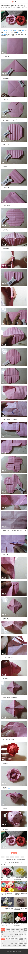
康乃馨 (10, 931)
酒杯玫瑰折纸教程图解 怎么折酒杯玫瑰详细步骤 (14, 859)
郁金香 (14, 931)
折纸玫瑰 (19, 7)
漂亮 (4, 30)
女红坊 (9, 941)
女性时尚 (16, 943)
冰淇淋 (7, 30)
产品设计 (19, 945)
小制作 (12, 938)
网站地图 (19, 951)
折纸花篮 (11, 934)
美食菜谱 (21, 943)
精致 (9, 788)
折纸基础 (8, 929)
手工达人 (11, 943)
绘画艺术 (9, 945)
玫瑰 (11, 30)
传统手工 (6, 943)
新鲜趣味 (24, 945)
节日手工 (8, 938)
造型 (5, 34)
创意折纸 (13, 929)
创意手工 (23, 941)
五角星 (23, 931)
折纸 (15, 30)
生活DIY (18, 941)
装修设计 (14, 945)
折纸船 (9, 936)
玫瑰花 (11, 857)
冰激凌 (19, 32)
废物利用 (4, 941)
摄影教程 (4, 945)
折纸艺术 (18, 936)
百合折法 (5, 931)
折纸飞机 (4, 936)
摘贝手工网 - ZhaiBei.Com (12, 951)
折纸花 (22, 857)
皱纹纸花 (18, 931)
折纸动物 (21, 934)
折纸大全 (21, 938)
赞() (14, 853)
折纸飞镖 (13, 936)
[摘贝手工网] (14, 2)
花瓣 (23, 30)
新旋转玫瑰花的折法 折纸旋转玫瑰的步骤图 (13, 862)
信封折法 (16, 934)
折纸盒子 (6, 934)
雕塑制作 (13, 941)
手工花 (2, 857)
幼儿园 (16, 938)
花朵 (7, 857)
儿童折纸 (17, 929)
